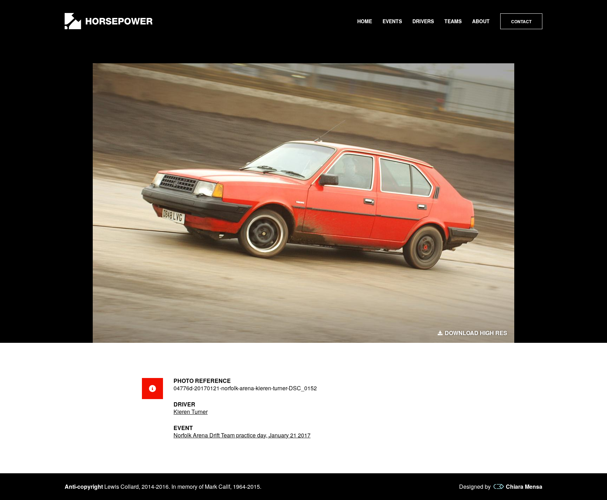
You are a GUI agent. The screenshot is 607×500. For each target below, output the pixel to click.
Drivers (423, 21)
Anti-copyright (84, 486)
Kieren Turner (191, 412)
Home (364, 21)
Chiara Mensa (524, 486)
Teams (453, 21)
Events (392, 21)
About (481, 21)
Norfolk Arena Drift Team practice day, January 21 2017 (242, 435)
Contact (521, 21)
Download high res (476, 333)
